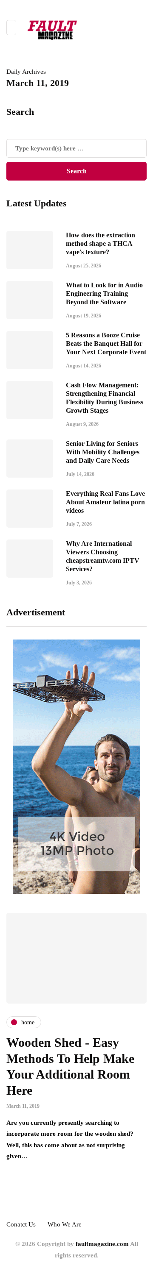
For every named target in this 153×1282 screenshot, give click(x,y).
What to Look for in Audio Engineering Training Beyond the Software (104, 293)
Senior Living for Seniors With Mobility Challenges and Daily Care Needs (102, 452)
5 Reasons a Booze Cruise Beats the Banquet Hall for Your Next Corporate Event (106, 343)
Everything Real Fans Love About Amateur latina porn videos (105, 502)
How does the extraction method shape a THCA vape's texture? (100, 243)
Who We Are (65, 1224)
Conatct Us (21, 1224)
